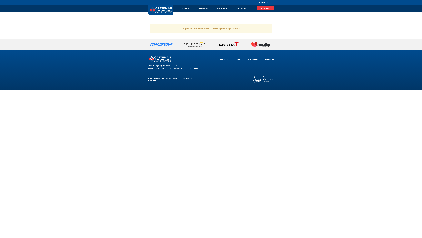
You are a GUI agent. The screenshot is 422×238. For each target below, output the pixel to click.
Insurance (203, 8)
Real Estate (222, 8)
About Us (186, 8)
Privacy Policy (152, 80)
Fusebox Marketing (186, 78)
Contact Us (241, 8)
